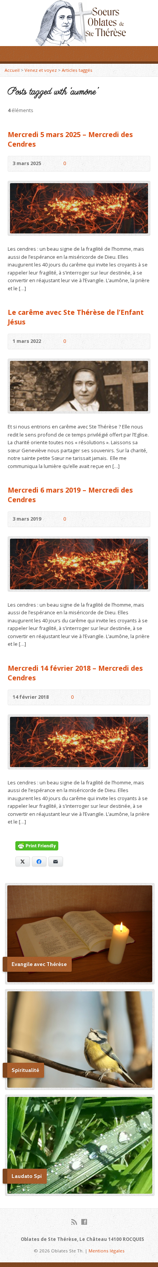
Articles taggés (77, 70)
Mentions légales (107, 1251)
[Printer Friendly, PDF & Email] (36, 846)
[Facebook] (84, 1222)
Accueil (12, 70)
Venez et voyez (41, 70)
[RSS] (74, 1222)
